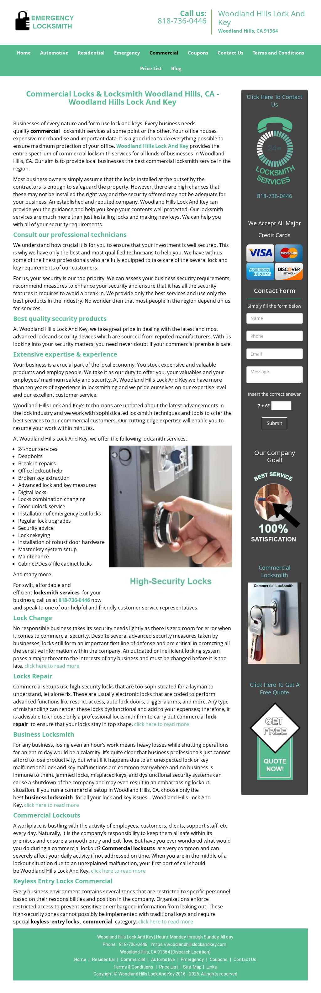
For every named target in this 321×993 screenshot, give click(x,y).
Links (212, 966)
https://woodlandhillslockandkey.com (188, 944)
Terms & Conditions (133, 966)
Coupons (198, 53)
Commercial (164, 53)
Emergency (127, 53)
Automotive (54, 53)
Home (24, 53)
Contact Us (230, 53)
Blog (176, 68)
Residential (91, 53)
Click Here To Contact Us (274, 100)
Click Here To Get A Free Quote (274, 688)
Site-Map (192, 966)
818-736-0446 (182, 20)
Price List (151, 68)
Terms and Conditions (278, 53)
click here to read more (51, 665)
